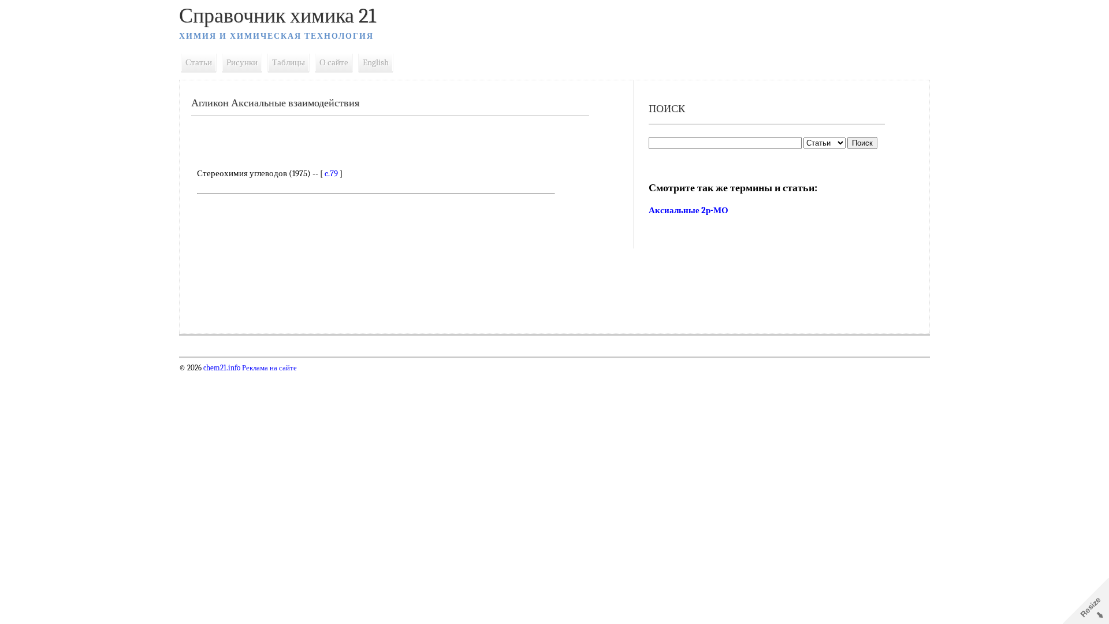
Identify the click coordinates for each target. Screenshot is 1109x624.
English (376, 62)
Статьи (198, 62)
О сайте (333, 62)
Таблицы (288, 62)
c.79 (331, 173)
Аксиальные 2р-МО (688, 210)
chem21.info (221, 368)
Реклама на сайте (268, 368)
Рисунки (242, 62)
